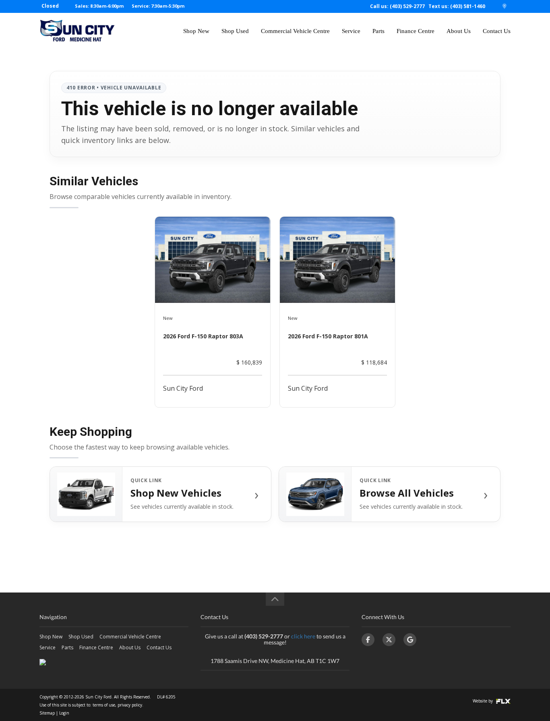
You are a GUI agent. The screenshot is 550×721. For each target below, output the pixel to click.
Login (64, 713)
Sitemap (47, 713)
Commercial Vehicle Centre (295, 31)
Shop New (196, 31)
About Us (459, 31)
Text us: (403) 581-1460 (456, 6)
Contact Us (497, 31)
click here (303, 636)
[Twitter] (389, 639)
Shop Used (235, 31)
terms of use (104, 705)
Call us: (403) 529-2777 (397, 6)
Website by (483, 701)
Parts (378, 31)
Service (351, 31)
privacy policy (130, 705)
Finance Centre (415, 31)
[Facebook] (368, 639)
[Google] (409, 639)
